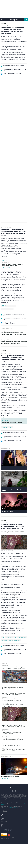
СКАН (2, 824)
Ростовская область (7, 143)
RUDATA (2, 825)
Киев (11, 427)
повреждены (7, 129)
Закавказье (4, 640)
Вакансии (22, 785)
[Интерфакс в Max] (11, 830)
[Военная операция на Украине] (14, 774)
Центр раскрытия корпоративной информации (9, 826)
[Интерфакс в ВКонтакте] (6, 830)
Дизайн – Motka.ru (4, 839)
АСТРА (2, 819)
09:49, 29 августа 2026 (6, 227)
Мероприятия (12, 787)
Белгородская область (7, 308)
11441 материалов (5, 778)
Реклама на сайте (4, 787)
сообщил (3, 126)
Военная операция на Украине (10, 84)
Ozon (14, 143)
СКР (3, 305)
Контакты (3, 785)
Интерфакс (14, 19)
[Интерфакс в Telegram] (4, 830)
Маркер (2, 818)
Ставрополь (17, 640)
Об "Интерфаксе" (9, 785)
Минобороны (5, 427)
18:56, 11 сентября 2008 (6, 25)
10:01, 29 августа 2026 (5, 522)
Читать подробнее (12, 266)
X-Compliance (3, 815)
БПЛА (18, 143)
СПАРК (2, 814)
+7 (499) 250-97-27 (17, 807)
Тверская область (21, 637)
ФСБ (3, 637)
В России (4, 23)
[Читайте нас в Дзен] (2, 830)
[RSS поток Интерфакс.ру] (8, 830)
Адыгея (11, 640)
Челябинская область (10, 637)
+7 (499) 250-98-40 (8, 807)
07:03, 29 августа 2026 (6, 86)
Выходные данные (5, 838)
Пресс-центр (16, 785)
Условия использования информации (8, 837)
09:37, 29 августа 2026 (6, 353)
